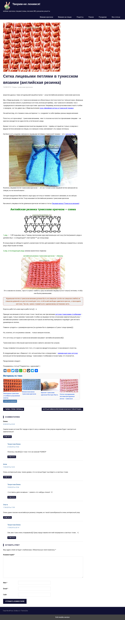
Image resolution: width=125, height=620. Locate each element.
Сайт (5, 595)
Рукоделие (103, 17)
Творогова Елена (13, 444)
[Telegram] (32, 370)
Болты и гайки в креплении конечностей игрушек (62, 409)
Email (5, 589)
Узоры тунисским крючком (22, 87)
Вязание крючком (46, 17)
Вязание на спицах (65, 17)
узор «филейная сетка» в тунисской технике (57, 108)
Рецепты (80, 17)
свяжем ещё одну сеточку (68, 353)
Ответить (7, 436)
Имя (5, 583)
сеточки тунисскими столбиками (68, 314)
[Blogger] (25, 370)
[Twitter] (13, 370)
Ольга (5, 505)
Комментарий (9, 555)
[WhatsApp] (21, 370)
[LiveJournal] (28, 370)
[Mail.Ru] (17, 370)
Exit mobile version (62, 617)
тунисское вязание (10, 401)
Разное (91, 17)
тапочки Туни (70, 134)
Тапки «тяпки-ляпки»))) (14, 409)
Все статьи (116, 17)
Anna (5, 464)
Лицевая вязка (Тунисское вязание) (65, 203)
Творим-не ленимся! (26, 4)
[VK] (5, 370)
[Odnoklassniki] (9, 370)
